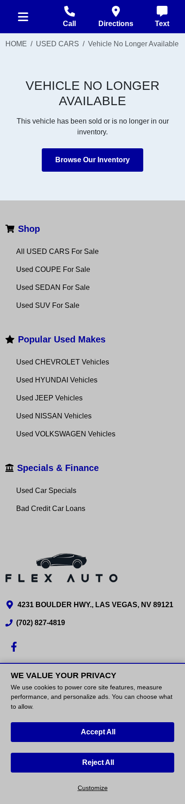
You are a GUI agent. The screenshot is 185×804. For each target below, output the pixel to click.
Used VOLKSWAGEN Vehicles (65, 434)
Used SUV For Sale (47, 305)
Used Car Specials (46, 490)
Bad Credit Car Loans (50, 508)
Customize (93, 787)
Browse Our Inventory (92, 160)
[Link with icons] (15, 647)
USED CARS (57, 44)
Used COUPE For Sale (53, 269)
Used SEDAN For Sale (53, 287)
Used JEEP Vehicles (49, 398)
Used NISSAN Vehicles (54, 416)
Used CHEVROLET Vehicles (62, 362)
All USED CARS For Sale (57, 251)
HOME (16, 44)
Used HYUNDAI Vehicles (56, 380)
